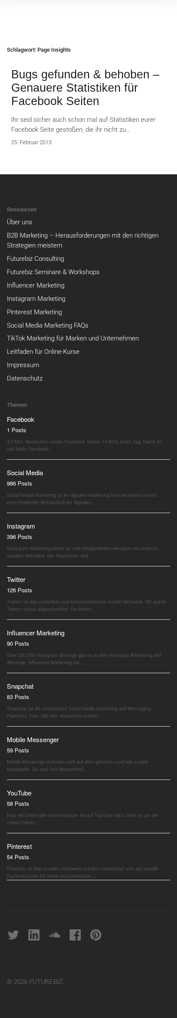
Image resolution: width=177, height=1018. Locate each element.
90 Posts (18, 643)
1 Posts (16, 430)
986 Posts (19, 483)
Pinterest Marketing (34, 312)
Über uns (19, 222)
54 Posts (18, 857)
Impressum (23, 365)
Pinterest (19, 846)
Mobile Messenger (33, 739)
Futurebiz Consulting (35, 259)
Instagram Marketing (36, 299)
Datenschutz (25, 378)
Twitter (16, 579)
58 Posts (18, 803)
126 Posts (19, 590)
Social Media (25, 472)
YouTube (19, 792)
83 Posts (18, 697)
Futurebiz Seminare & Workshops (53, 272)
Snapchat (20, 685)
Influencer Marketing (35, 285)
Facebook (20, 419)
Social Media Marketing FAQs (47, 325)
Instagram (21, 525)
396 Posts (19, 536)
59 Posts (18, 750)
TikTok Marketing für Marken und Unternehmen (73, 338)
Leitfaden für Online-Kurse (43, 352)
